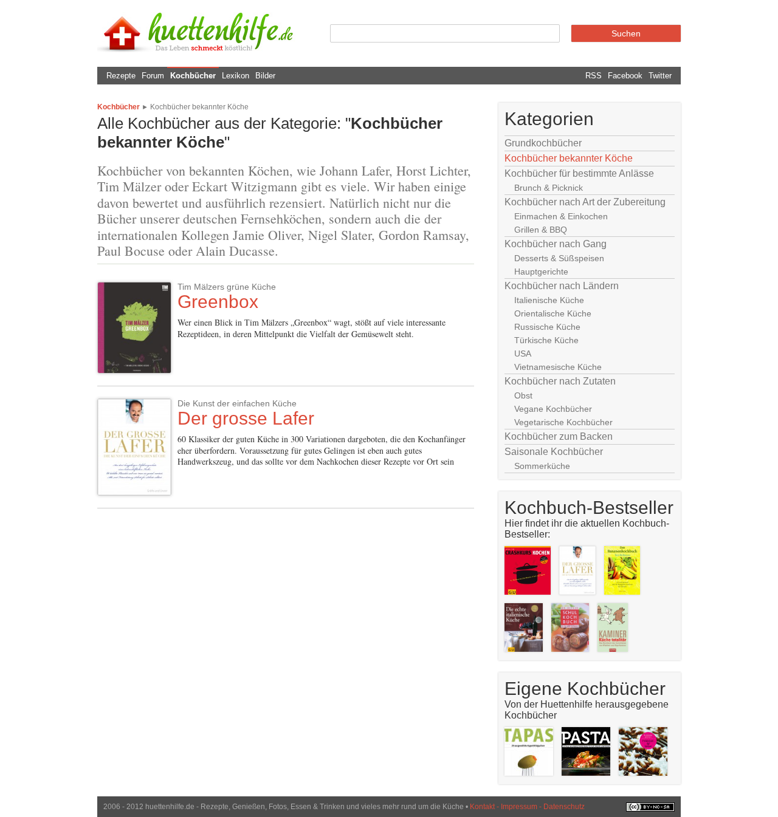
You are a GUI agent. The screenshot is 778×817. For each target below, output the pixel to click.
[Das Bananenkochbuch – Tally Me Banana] (625, 597)
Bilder (265, 75)
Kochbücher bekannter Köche (199, 107)
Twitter (660, 75)
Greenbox (217, 302)
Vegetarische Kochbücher (563, 422)
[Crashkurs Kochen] (530, 597)
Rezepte (121, 75)
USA (522, 353)
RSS (593, 75)
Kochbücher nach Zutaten (560, 381)
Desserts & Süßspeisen (559, 258)
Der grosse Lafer (245, 418)
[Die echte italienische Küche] (526, 654)
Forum (153, 75)
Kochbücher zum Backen (558, 436)
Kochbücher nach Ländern (561, 286)
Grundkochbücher (543, 143)
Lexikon (235, 75)
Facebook (625, 75)
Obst (523, 395)
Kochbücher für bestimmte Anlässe (579, 173)
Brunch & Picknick (548, 188)
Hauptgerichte (541, 271)
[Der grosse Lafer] (580, 597)
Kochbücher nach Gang (555, 244)
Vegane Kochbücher (553, 409)
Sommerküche (542, 466)
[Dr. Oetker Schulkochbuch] (573, 654)
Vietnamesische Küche (558, 367)
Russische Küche (547, 327)
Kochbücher (193, 75)
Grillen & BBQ (540, 229)
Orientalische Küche (552, 313)
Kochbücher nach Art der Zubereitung (585, 202)
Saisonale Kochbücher (553, 451)
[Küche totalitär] (615, 654)
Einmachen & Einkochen (561, 216)
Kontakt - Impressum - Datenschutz (527, 806)
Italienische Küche (549, 300)
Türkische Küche (546, 340)
